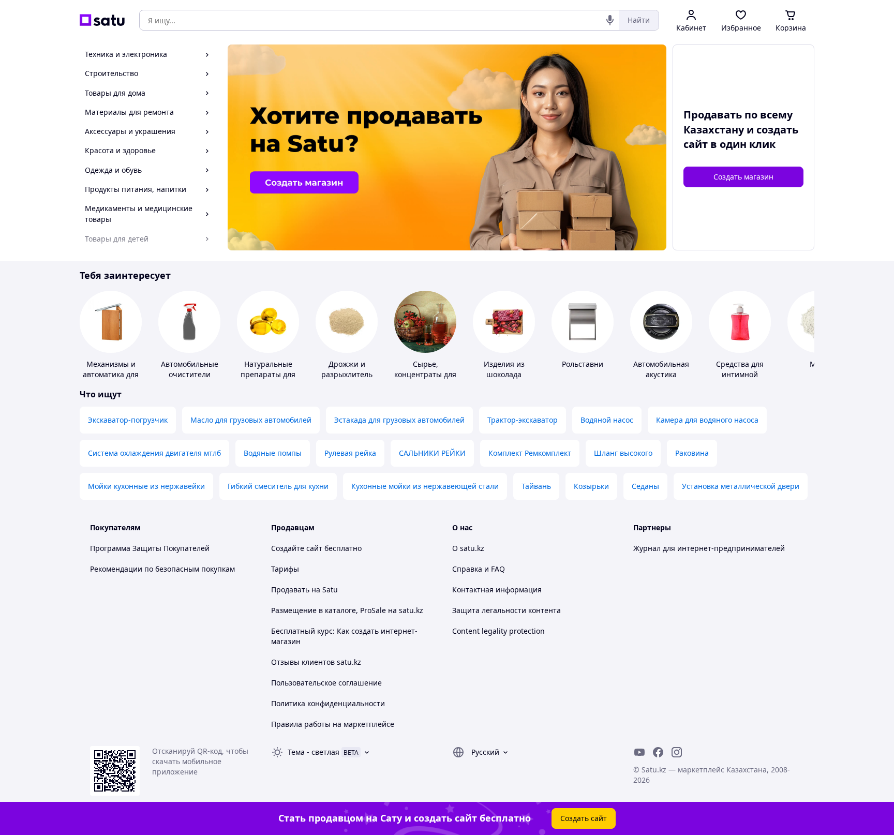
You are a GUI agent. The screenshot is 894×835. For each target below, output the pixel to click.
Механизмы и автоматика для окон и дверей (111, 374)
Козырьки (591, 486)
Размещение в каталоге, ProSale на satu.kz (347, 610)
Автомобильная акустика (661, 369)
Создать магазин (743, 177)
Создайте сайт (296, 548)
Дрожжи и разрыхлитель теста (347, 374)
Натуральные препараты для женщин (268, 374)
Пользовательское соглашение (326, 683)
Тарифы (285, 569)
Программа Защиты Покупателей (150, 548)
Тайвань (536, 486)
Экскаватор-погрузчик (128, 420)
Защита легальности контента (506, 610)
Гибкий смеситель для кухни (278, 486)
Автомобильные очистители (189, 369)
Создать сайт (583, 818)
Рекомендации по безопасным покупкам (162, 569)
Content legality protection (498, 631)
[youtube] (639, 752)
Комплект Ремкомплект (529, 453)
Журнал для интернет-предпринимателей (709, 548)
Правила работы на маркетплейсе (332, 724)
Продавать (290, 589)
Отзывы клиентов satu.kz (316, 662)
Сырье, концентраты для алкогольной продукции (425, 379)
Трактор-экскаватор (522, 420)
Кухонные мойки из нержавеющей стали (425, 486)
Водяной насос (606, 420)
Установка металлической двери (740, 486)
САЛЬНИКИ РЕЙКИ (432, 453)
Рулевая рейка (350, 453)
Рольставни (582, 364)
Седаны (645, 486)
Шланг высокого (623, 453)
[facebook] (658, 752)
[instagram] (677, 752)
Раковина (692, 453)
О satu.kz (468, 548)
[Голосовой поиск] (610, 20)
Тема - (313, 752)
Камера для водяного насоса (707, 420)
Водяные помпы (273, 453)
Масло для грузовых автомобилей (250, 420)
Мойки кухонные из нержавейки (146, 486)
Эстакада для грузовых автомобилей (399, 420)
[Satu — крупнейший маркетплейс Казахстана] (102, 20)
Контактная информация (497, 589)
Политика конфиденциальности (328, 703)
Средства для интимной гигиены (740, 374)
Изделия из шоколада (504, 369)
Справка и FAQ (478, 569)
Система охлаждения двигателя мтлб (154, 453)
